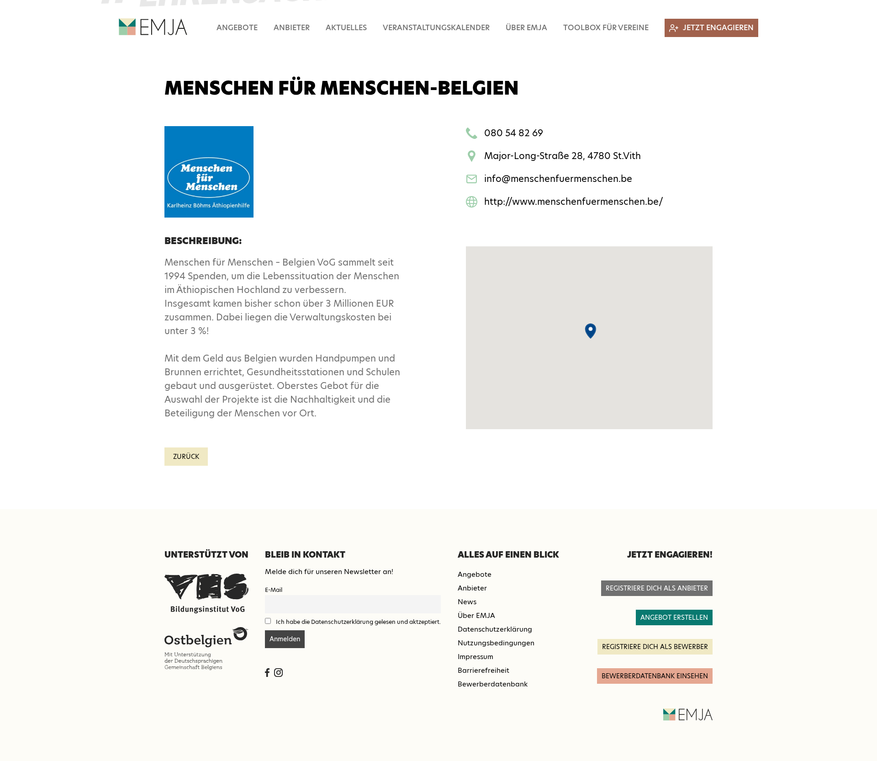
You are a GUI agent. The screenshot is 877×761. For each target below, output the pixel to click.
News (467, 602)
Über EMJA (526, 27)
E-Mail (273, 590)
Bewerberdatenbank (493, 684)
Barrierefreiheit (483, 670)
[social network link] (267, 672)
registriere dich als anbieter (657, 588)
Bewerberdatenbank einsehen (655, 676)
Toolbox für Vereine (606, 27)
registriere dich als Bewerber (655, 646)
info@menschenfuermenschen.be (558, 178)
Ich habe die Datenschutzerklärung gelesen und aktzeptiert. (358, 622)
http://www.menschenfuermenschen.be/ (573, 201)
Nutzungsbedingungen (496, 643)
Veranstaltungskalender (436, 27)
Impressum (475, 656)
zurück (186, 456)
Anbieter (292, 27)
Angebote (237, 27)
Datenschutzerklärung (495, 629)
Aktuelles (346, 27)
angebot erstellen (674, 617)
